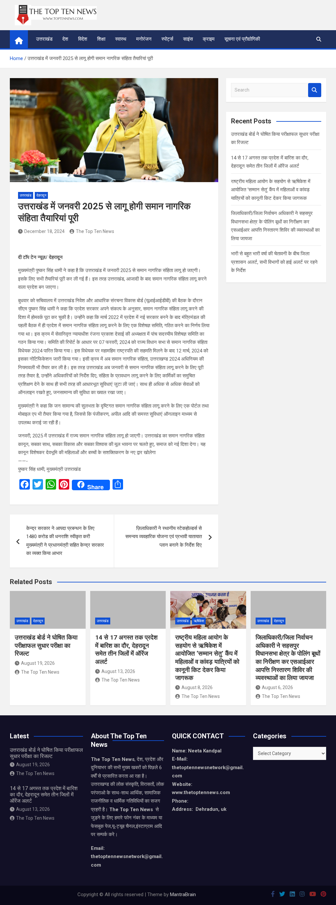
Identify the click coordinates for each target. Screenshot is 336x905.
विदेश (82, 39)
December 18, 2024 (44, 231)
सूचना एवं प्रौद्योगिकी (242, 39)
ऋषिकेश (199, 621)
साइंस (188, 39)
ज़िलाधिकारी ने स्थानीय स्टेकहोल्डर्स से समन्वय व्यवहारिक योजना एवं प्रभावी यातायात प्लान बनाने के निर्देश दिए (163, 536)
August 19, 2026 (38, 663)
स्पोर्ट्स (167, 39)
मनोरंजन (144, 39)
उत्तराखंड (44, 39)
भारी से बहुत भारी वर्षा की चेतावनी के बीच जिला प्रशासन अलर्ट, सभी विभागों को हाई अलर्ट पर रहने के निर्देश (274, 262)
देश (65, 39)
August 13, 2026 (118, 671)
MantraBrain (183, 894)
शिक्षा (101, 39)
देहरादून (41, 195)
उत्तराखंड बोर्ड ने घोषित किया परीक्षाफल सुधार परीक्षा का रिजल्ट (46, 645)
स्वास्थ (120, 39)
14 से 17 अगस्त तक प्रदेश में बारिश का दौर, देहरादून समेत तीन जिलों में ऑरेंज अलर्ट (126, 649)
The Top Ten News (95, 231)
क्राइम (209, 39)
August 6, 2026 (277, 687)
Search (314, 90)
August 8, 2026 (197, 687)
